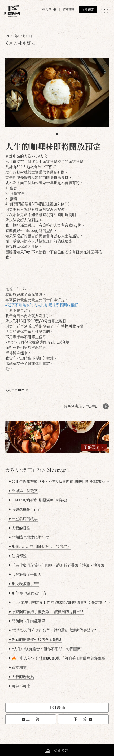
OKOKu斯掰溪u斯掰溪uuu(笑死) (38, 499)
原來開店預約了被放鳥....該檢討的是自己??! (46, 611)
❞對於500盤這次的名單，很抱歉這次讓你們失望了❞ (53, 630)
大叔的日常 (19, 527)
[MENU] (104, 9)
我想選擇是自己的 (25, 509)
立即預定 (87, 9)
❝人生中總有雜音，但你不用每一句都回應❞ (46, 648)
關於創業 (18, 667)
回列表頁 (57, 708)
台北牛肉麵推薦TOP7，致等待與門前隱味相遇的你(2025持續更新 (60, 481)
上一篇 (33, 719)
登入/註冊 (49, 9)
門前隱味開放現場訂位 (29, 537)
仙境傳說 (18, 555)
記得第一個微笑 (23, 490)
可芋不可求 (19, 686)
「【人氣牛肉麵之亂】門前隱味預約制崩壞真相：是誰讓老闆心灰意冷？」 (60, 602)
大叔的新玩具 (21, 676)
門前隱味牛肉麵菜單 (27, 620)
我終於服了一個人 (25, 574)
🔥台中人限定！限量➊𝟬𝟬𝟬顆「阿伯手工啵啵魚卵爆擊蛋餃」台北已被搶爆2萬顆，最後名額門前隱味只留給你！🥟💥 (60, 658)
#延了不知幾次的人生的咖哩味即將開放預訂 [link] (41, 304)
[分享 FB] (106, 406)
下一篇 (81, 719)
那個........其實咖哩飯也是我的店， (40, 546)
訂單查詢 (69, 9)
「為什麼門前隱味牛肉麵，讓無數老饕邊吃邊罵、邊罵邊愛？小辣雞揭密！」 (60, 565)
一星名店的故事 (23, 518)
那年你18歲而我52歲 (27, 592)
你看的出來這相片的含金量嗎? (35, 639)
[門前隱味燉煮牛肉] (12, 11)
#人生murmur (16, 390)
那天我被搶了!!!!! (24, 583)
